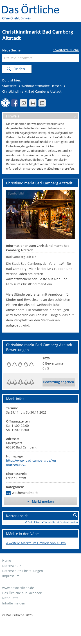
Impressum (10, 576)
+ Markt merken (40, 501)
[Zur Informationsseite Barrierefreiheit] (5, 102)
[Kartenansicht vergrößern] (75, 515)
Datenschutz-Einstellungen (22, 571)
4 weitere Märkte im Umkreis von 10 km (36, 543)
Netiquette (10, 598)
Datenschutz (11, 565)
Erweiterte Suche (66, 50)
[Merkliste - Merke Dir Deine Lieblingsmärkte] (42, 103)
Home (6, 560)
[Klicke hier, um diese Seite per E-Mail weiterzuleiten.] (23, 103)
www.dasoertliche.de (18, 588)
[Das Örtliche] (32, 7)
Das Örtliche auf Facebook (22, 593)
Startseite (9, 86)
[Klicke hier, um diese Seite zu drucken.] (32, 103)
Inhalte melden (13, 603)
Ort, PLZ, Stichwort (22, 51)
